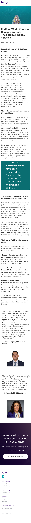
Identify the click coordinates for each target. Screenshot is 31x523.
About (3, 499)
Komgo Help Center (6, 492)
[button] (29, 3)
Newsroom (4, 501)
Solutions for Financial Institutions (9, 484)
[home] (5, 3)
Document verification (7, 508)
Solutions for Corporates (7, 486)
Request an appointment (15, 456)
